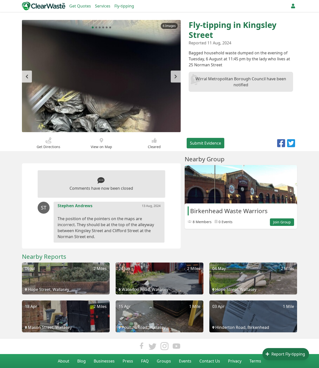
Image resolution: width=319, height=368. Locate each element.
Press (128, 361)
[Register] (293, 6)
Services (102, 6)
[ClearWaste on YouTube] (176, 347)
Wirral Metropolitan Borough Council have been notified (241, 82)
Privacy (234, 361)
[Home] (43, 6)
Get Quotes (80, 6)
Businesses (104, 361)
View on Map (101, 146)
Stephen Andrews (75, 205)
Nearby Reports (44, 257)
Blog (81, 361)
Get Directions (48, 146)
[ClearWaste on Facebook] (142, 347)
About (63, 361)
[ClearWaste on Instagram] (164, 347)
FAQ (145, 361)
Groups (164, 361)
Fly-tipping (124, 6)
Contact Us (209, 361)
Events (185, 361)
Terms (255, 361)
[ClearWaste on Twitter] (153, 347)
